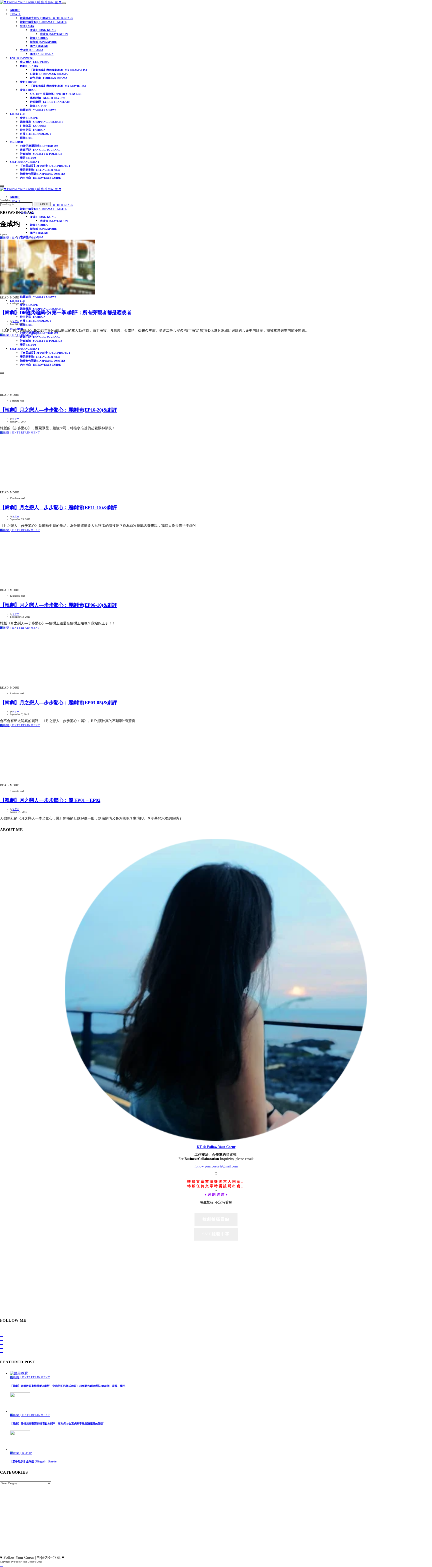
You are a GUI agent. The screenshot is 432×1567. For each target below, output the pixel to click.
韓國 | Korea (39, 37)
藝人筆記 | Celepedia (34, 61)
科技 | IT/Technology (35, 133)
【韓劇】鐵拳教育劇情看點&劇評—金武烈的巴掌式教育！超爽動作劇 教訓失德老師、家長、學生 (68, 1385)
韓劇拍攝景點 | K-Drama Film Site (43, 21)
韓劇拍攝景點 (216, 1219)
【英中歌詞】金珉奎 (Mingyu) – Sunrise (33, 1461)
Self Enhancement (24, 161)
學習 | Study (28, 157)
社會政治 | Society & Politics (41, 153)
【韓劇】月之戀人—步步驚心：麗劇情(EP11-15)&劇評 (58, 507)
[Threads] (1, 1351)
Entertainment (22, 57)
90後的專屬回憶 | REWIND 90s (39, 145)
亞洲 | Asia (27, 25)
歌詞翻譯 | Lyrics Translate (50, 101)
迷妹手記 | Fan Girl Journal (40, 149)
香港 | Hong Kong (43, 29)
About (15, 9)
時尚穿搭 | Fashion (33, 129)
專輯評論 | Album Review (47, 97)
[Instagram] (1, 1339)
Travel (15, 13)
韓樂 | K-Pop (38, 105)
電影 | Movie (28, 81)
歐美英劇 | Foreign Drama (48, 77)
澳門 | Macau (39, 45)
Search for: (5, 200)
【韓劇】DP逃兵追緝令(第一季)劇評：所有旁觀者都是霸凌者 (65, 312)
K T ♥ (15, 321)
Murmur (16, 141)
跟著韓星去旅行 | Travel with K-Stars (46, 17)
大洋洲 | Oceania (31, 49)
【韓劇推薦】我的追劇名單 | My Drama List (58, 69)
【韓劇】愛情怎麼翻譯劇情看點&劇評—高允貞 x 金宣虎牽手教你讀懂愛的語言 (57, 1423)
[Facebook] (1, 1335)
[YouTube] (1, 1343)
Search (42, 204)
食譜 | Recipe (29, 117)
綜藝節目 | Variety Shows (38, 109)
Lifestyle (17, 113)
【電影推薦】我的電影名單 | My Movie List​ (58, 85)
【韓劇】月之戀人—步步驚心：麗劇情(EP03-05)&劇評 (58, 702)
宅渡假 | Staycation (54, 33)
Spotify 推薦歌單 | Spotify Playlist (56, 93)
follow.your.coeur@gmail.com (216, 1166)
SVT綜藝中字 (216, 1234)
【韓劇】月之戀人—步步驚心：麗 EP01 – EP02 (50, 800)
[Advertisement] (216, 1276)
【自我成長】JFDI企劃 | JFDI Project (45, 165)
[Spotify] (1, 1347)
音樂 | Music (28, 89)
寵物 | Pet (26, 137)
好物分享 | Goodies (33, 125)
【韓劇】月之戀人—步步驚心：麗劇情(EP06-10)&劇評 (58, 605)
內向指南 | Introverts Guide (40, 177)
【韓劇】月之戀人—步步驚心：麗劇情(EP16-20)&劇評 (58, 410)
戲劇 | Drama (29, 65)
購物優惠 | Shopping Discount (41, 121)
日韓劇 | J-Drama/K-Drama (49, 73)
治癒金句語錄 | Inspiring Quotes (42, 173)
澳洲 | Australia (42, 53)
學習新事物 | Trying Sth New (40, 169)
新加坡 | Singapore (43, 41)
